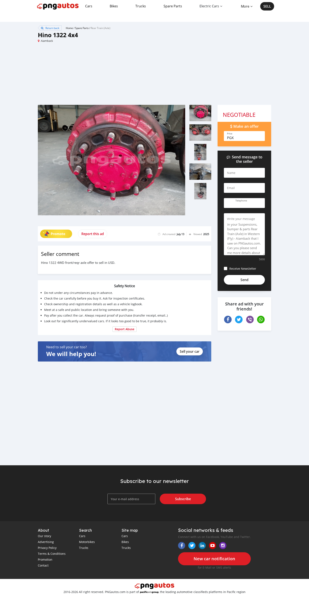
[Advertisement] (96, 75)
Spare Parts (173, 6)
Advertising (46, 542)
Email (231, 188)
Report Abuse (124, 329)
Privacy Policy (47, 548)
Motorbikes (87, 542)
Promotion (45, 559)
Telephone (241, 200)
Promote (58, 233)
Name (231, 173)
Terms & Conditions (52, 554)
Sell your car (189, 351)
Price (229, 133)
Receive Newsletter (242, 269)
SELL (267, 6)
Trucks (140, 6)
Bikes (114, 6)
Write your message (241, 219)
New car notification (214, 558)
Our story (44, 536)
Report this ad (92, 233)
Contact (43, 565)
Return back (52, 28)
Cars (88, 6)
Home (69, 28)
